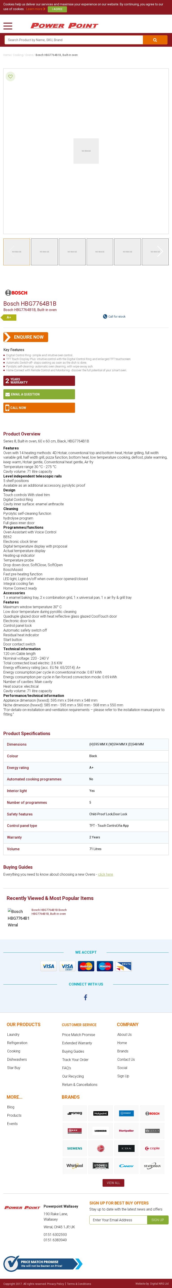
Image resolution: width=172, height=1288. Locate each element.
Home (7, 55)
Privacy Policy (55, 1284)
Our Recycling (73, 1076)
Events (12, 1124)
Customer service (79, 1025)
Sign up (157, 1220)
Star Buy (13, 1068)
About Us (124, 1034)
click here (105, 874)
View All (113, 1183)
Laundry (13, 1034)
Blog (10, 1107)
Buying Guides (73, 1051)
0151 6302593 (39, 408)
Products (14, 1115)
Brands (122, 1051)
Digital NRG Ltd (159, 1283)
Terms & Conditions (79, 1284)
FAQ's (66, 1068)
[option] (40, 918)
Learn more (34, 9)
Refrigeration (17, 1043)
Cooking (18, 55)
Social (122, 1068)
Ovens (29, 55)
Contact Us (126, 1059)
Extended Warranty (77, 1043)
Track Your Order (75, 1060)
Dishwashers (17, 1059)
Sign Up (123, 1076)
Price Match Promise (78, 1035)
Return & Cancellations (79, 1085)
